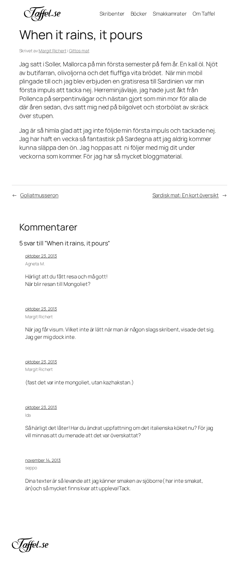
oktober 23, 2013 (41, 256)
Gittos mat (79, 51)
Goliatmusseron (39, 195)
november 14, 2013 (43, 460)
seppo (31, 468)
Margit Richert (52, 51)
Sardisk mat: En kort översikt (185, 195)
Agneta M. (35, 264)
